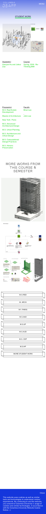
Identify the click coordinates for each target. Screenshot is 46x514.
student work (23, 16)
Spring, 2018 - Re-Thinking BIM (31, 65)
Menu (42, 4)
